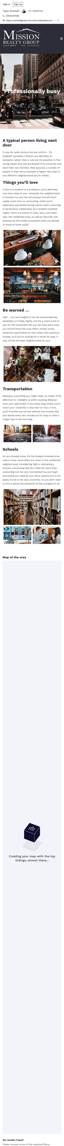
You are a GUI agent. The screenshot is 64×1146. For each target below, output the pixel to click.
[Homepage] (22, 39)
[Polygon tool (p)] (8, 566)
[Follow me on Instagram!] (58, 20)
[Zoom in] (58, 564)
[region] (32, 847)
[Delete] (8, 591)
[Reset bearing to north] (58, 573)
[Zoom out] (58, 569)
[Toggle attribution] (58, 1130)
